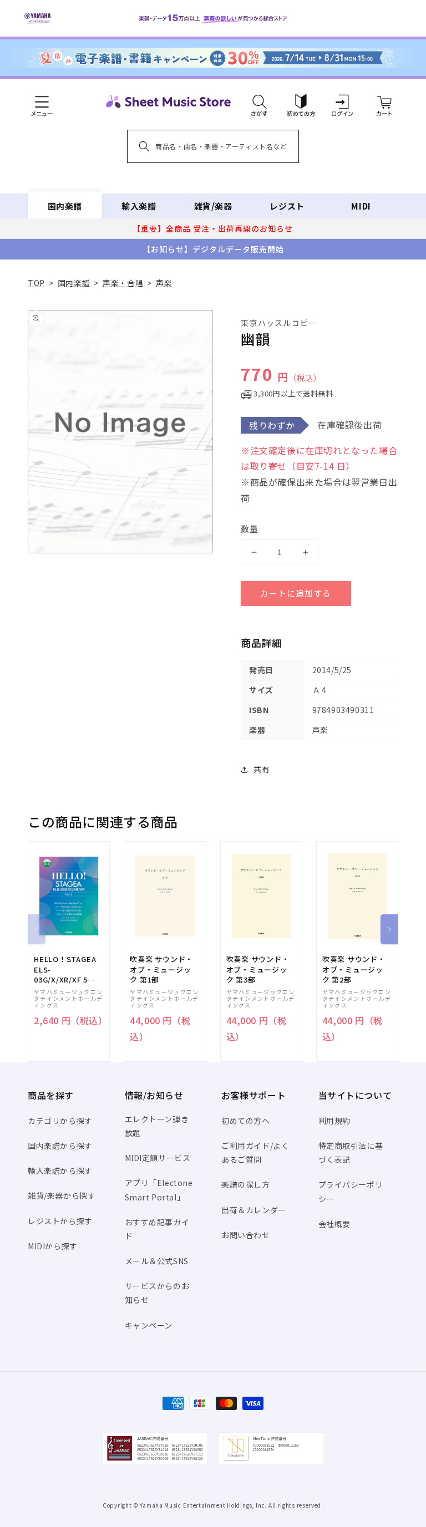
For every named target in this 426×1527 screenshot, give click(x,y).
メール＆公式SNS (157, 1260)
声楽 (164, 282)
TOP (36, 282)
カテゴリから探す (60, 1120)
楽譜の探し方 (245, 1184)
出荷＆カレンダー (253, 1209)
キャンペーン (149, 1325)
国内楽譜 (65, 206)
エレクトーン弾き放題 (157, 1125)
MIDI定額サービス (158, 1157)
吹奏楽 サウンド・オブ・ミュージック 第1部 (161, 969)
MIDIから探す (53, 1245)
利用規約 (334, 1120)
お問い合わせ (245, 1234)
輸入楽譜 (138, 206)
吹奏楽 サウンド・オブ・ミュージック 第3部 (258, 969)
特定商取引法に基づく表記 (350, 1152)
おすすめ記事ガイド (157, 1228)
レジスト (287, 206)
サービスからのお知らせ (157, 1292)
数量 (249, 529)
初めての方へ (245, 1120)
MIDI (361, 206)
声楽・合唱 (123, 282)
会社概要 (334, 1223)
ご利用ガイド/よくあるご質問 (255, 1152)
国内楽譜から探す (60, 1145)
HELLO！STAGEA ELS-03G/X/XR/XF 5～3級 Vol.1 (65, 969)
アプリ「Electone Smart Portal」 (159, 1189)
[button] (259, 101)
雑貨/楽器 (213, 206)
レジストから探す (60, 1220)
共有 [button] (261, 769)
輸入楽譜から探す (60, 1170)
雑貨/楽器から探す (61, 1195)
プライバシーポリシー (350, 1191)
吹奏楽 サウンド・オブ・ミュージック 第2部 (354, 969)
